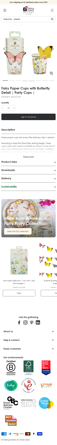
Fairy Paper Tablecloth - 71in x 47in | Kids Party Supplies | (19, 282)
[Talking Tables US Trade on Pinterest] (32, 322)
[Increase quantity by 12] (13, 108)
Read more (28, 156)
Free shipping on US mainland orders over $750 (28, 2)
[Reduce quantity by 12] (3, 108)
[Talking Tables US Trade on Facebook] (19, 322)
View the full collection (18, 231)
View (19, 293)
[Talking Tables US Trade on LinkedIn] (38, 322)
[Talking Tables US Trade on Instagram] (25, 322)
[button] (4, 48)
